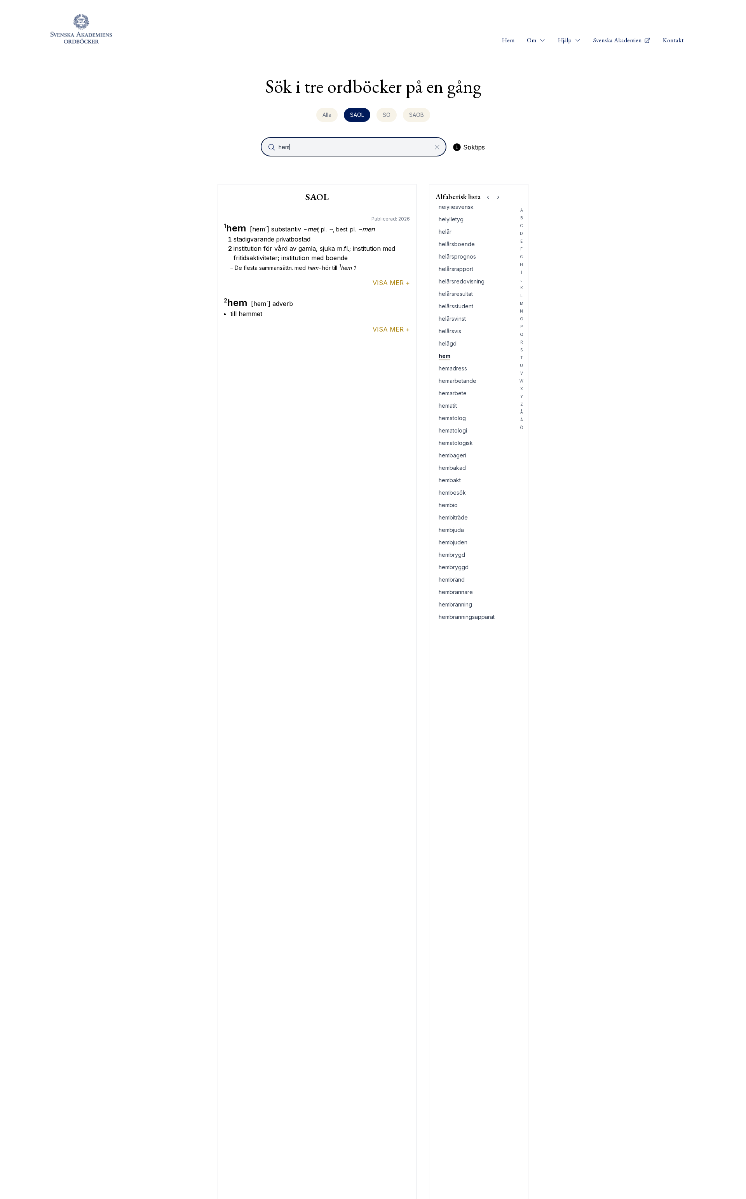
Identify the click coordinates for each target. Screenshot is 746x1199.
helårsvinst (452, 318)
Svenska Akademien (618, 40)
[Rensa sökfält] (437, 147)
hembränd (452, 579)
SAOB (416, 114)
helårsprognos (457, 256)
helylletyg (451, 219)
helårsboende (457, 244)
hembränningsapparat (467, 616)
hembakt (450, 480)
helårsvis (450, 331)
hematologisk (456, 443)
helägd (448, 343)
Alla (326, 114)
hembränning (455, 604)
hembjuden (453, 542)
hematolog (452, 418)
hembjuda (451, 530)
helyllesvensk (456, 206)
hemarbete (453, 393)
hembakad (452, 467)
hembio (448, 505)
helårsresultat (456, 293)
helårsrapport (456, 269)
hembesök (452, 492)
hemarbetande (457, 380)
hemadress (453, 368)
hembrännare (456, 592)
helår (445, 231)
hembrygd (452, 554)
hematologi (453, 430)
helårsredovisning (462, 281)
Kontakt (673, 40)
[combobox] (354, 147)
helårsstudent (456, 306)
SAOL (357, 114)
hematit (448, 405)
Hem (508, 40)
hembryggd (454, 567)
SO (386, 114)
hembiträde (453, 517)
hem (444, 356)
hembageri (452, 455)
